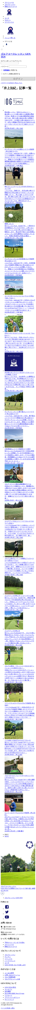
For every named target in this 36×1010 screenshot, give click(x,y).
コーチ (7, 18)
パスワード (4, 66)
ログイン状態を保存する (11, 74)
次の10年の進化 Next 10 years (14, 993)
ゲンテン (8, 957)
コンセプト (8, 989)
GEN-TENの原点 (10, 987)
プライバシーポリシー (12, 997)
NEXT (7, 836)
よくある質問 (9, 973)
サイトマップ (9, 999)
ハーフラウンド (10, 961)
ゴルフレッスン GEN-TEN (14, 898)
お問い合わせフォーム (12, 975)
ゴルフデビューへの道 (12, 979)
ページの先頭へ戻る (8, 1008)
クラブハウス (9, 22)
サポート (8, 20)
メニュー (8, 38)
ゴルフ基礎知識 (10, 977)
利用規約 (6, 70)
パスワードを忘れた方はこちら (11, 83)
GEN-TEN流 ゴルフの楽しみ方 (15, 965)
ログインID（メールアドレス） (11, 61)
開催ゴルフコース (11, 6)
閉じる (13, 38)
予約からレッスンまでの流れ (15, 942)
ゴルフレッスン (10, 4)
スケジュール (9, 2)
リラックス (8, 959)
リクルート (8, 995)
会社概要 (8, 991)
